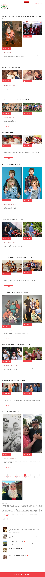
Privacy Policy (17, 568)
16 (38, 474)
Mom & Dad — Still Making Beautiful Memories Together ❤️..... (21, 528)
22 (13, 476)
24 (17, 476)
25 (19, 476)
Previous (5, 474)
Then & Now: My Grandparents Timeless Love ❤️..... (19, 555)
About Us (9, 568)
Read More (6, 515)
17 (40, 474)
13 (31, 474)
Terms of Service (27, 568)
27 (24, 476)
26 (22, 476)
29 (28, 476)
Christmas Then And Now (22, 574)
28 (26, 476)
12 (29, 474)
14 (33, 474)
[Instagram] (6, 519)
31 (33, 476)
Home (3, 568)
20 (8, 476)
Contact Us (35, 568)
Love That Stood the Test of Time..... (16, 548)
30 (31, 476)
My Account (5, 570)
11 (27, 474)
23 (15, 476)
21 (10, 476)
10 (24, 474)
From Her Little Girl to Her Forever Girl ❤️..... (17, 541)
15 (36, 474)
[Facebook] (3, 519)
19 (6, 476)
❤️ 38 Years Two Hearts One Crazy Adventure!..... (18, 534)
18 (4, 476)
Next (36, 476)
